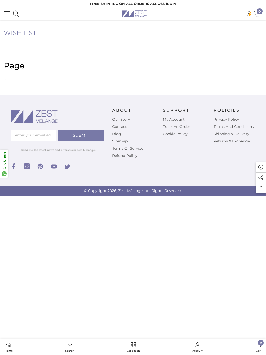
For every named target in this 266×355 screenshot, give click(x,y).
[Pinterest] (40, 166)
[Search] (16, 14)
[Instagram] (27, 166)
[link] (70, 347)
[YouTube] (54, 166)
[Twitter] (67, 166)
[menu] (7, 14)
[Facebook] (13, 166)
